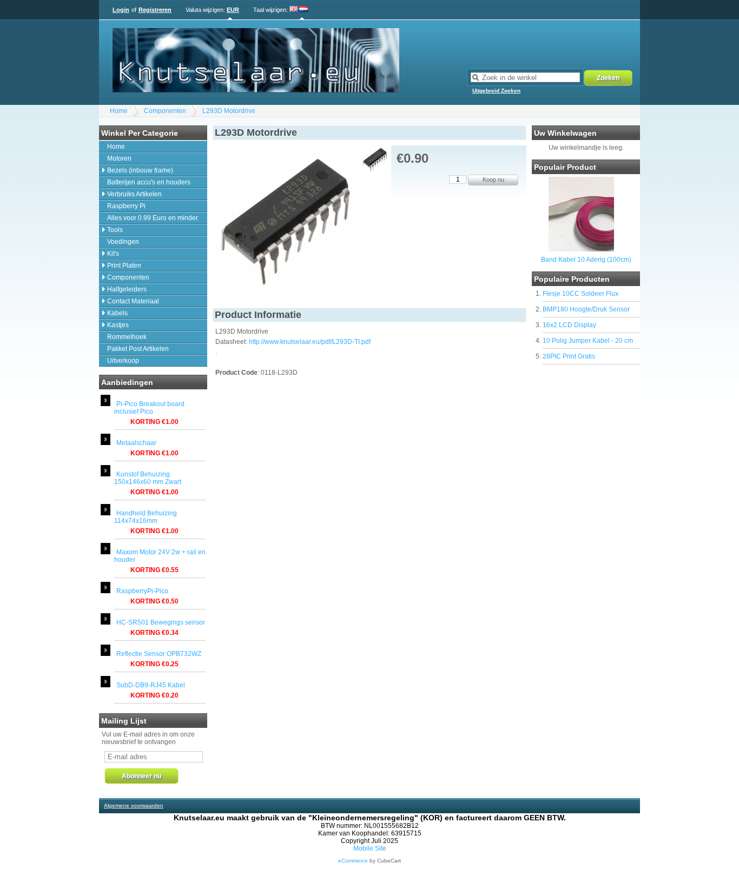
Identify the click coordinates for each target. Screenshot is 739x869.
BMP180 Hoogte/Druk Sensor (586, 309)
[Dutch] (303, 9)
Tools (115, 230)
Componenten (165, 111)
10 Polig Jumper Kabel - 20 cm (588, 340)
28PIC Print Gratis (569, 356)
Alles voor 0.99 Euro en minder (152, 218)
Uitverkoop (123, 360)
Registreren (154, 9)
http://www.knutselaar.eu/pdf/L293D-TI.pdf (310, 342)
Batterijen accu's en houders (148, 182)
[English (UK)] (294, 9)
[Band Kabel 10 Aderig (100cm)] (581, 249)
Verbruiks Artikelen (134, 194)
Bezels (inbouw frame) (140, 170)
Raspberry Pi (126, 206)
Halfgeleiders (127, 289)
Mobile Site (369, 848)
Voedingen (123, 242)
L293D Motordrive (228, 111)
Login (121, 9)
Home (119, 111)
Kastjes (118, 325)
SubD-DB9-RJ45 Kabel (150, 685)
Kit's (113, 253)
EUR (233, 9)
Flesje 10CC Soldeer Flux (580, 293)
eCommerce (353, 861)
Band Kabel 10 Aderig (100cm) (586, 259)
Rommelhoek (127, 337)
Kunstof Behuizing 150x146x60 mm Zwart (147, 478)
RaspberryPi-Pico (142, 591)
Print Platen (124, 265)
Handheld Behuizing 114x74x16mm (145, 517)
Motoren (119, 158)
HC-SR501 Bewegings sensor (160, 622)
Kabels (117, 313)
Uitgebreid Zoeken (496, 91)
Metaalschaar (136, 443)
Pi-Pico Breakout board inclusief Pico (149, 407)
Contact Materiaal (133, 301)
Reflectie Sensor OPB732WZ (158, 654)
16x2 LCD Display (569, 325)
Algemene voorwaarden (133, 805)
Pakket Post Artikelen (138, 349)
